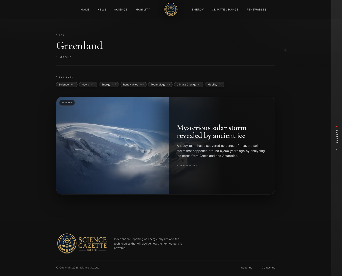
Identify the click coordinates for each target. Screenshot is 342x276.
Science (120, 9)
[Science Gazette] (171, 9)
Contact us (268, 267)
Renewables (256, 9)
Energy (198, 9)
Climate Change (225, 9)
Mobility (143, 9)
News (102, 9)
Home (85, 9)
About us (246, 267)
